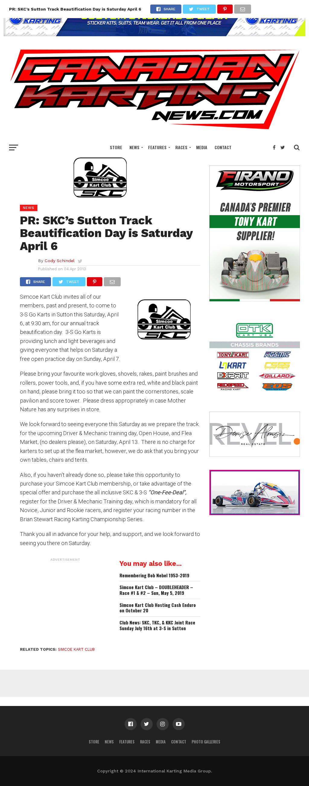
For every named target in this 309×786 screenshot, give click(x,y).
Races (181, 147)
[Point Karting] (154, 34)
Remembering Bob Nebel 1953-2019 (154, 575)
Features (157, 147)
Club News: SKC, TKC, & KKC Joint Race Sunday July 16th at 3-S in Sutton (157, 625)
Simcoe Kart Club (76, 649)
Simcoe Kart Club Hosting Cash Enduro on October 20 (157, 607)
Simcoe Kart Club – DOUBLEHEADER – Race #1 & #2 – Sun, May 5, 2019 (156, 589)
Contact (223, 147)
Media (201, 147)
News (134, 147)
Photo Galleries (206, 742)
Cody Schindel (60, 260)
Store (116, 147)
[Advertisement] (65, 602)
